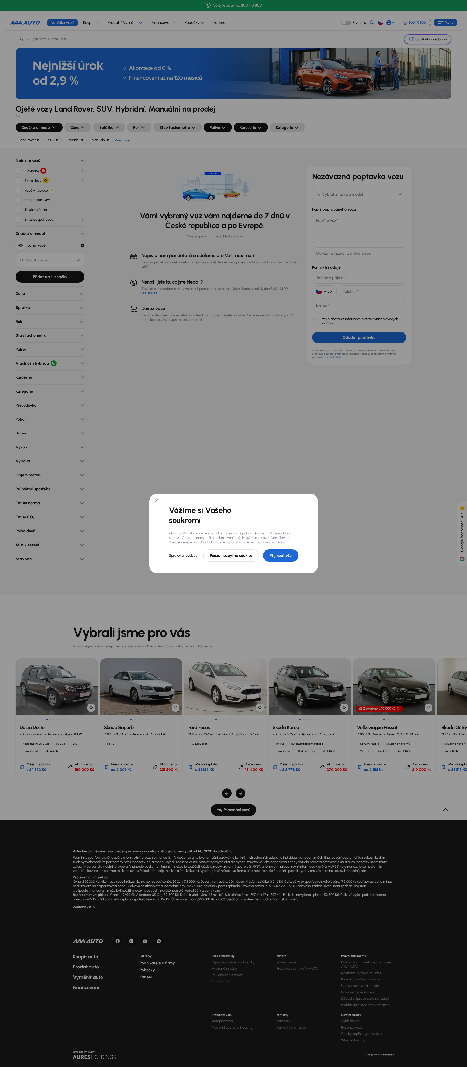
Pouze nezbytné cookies (231, 555)
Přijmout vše (281, 555)
